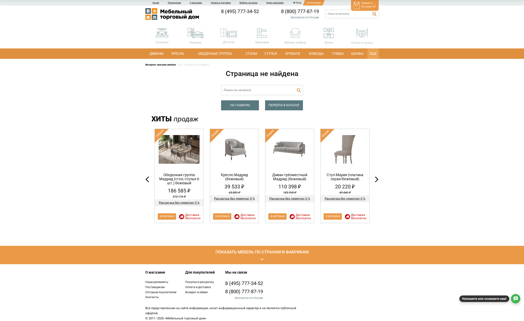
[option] (179, 176)
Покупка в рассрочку (199, 282)
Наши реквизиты (156, 282)
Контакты (152, 297)
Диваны (157, 54)
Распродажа (174, 2)
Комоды (316, 54)
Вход (298, 2)
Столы (251, 54)
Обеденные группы (215, 54)
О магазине (196, 2)
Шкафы (357, 54)
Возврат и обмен (196, 292)
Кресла (178, 54)
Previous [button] (147, 179)
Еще (373, 54)
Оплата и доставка (221, 2)
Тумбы (338, 54)
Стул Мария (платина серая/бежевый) (345, 177)
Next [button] (377, 179)
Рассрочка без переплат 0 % (179, 203)
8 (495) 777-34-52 (240, 11)
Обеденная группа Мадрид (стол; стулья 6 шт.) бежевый (179, 179)
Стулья (270, 54)
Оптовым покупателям (160, 292)
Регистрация (314, 2)
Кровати (292, 54)
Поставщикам (155, 287)
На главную (240, 105)
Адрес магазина (274, 2)
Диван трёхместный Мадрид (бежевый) (289, 177)
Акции (155, 2)
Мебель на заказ (248, 2)
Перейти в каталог (284, 105)
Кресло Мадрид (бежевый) (234, 177)
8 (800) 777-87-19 (300, 11)
